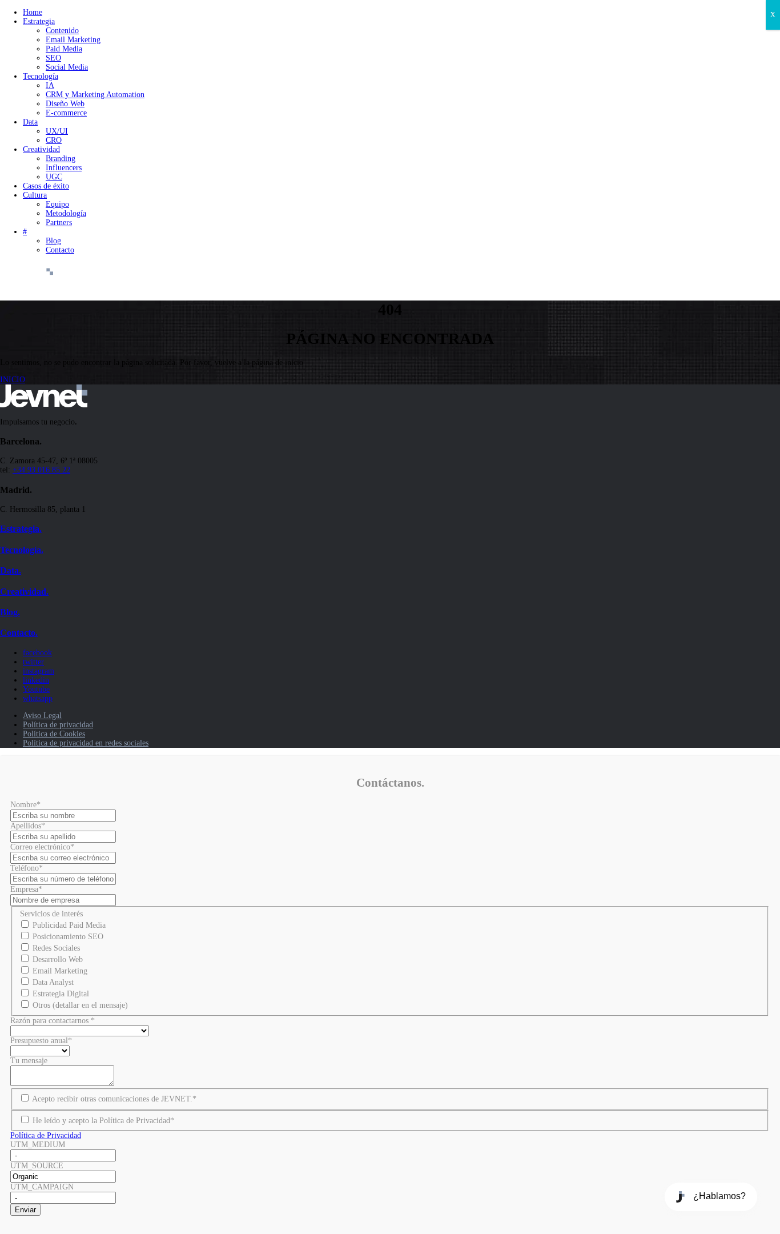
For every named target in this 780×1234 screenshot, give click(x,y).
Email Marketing (73, 39)
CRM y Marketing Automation (95, 94)
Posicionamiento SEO (68, 936)
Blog (53, 241)
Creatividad (41, 149)
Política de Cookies (54, 734)
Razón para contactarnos (52, 1020)
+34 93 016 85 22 (41, 470)
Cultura (35, 195)
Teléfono (26, 868)
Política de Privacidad (45, 1135)
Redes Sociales (56, 948)
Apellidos (27, 826)
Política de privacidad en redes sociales (85, 743)
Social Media (67, 67)
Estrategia (39, 21)
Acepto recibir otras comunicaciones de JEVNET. (114, 1099)
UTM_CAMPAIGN (42, 1187)
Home (32, 12)
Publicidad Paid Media (69, 925)
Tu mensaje (28, 1060)
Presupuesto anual (41, 1040)
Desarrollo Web (58, 959)
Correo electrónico (42, 847)
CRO (54, 140)
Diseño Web (65, 103)
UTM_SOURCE (36, 1165)
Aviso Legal (42, 715)
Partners (59, 222)
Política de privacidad (58, 724)
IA (50, 85)
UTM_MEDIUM (37, 1144)
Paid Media (64, 49)
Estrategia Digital (61, 993)
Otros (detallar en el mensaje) (80, 1005)
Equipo (57, 204)
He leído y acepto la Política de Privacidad (103, 1120)
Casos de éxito (46, 186)
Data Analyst (53, 982)
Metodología (66, 213)
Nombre (25, 804)
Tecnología (40, 76)
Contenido (62, 30)
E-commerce (66, 113)
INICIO (12, 379)
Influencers (64, 167)
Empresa (26, 889)
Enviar (25, 1209)
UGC (54, 177)
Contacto (60, 250)
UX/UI (57, 131)
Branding (60, 158)
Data (30, 122)
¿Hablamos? (719, 1196)
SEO (53, 58)
